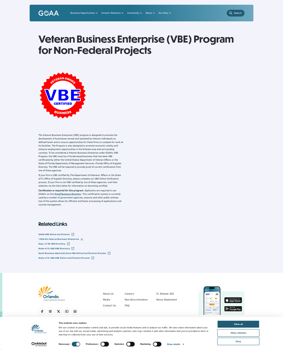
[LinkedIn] (75, 311)
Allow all (238, 324)
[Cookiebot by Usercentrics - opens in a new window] (39, 344)
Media (106, 299)
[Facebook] (42, 311)
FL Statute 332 (165, 293)
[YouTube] (66, 311)
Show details (173, 344)
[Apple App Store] (233, 300)
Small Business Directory (68, 193)
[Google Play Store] (233, 309)
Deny (238, 341)
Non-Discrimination (136, 299)
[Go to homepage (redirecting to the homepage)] (49, 13)
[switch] (105, 344)
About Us (108, 293)
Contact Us (109, 305)
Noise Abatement (166, 299)
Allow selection (238, 333)
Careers (129, 293)
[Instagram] (50, 311)
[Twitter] (58, 311)
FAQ (127, 305)
